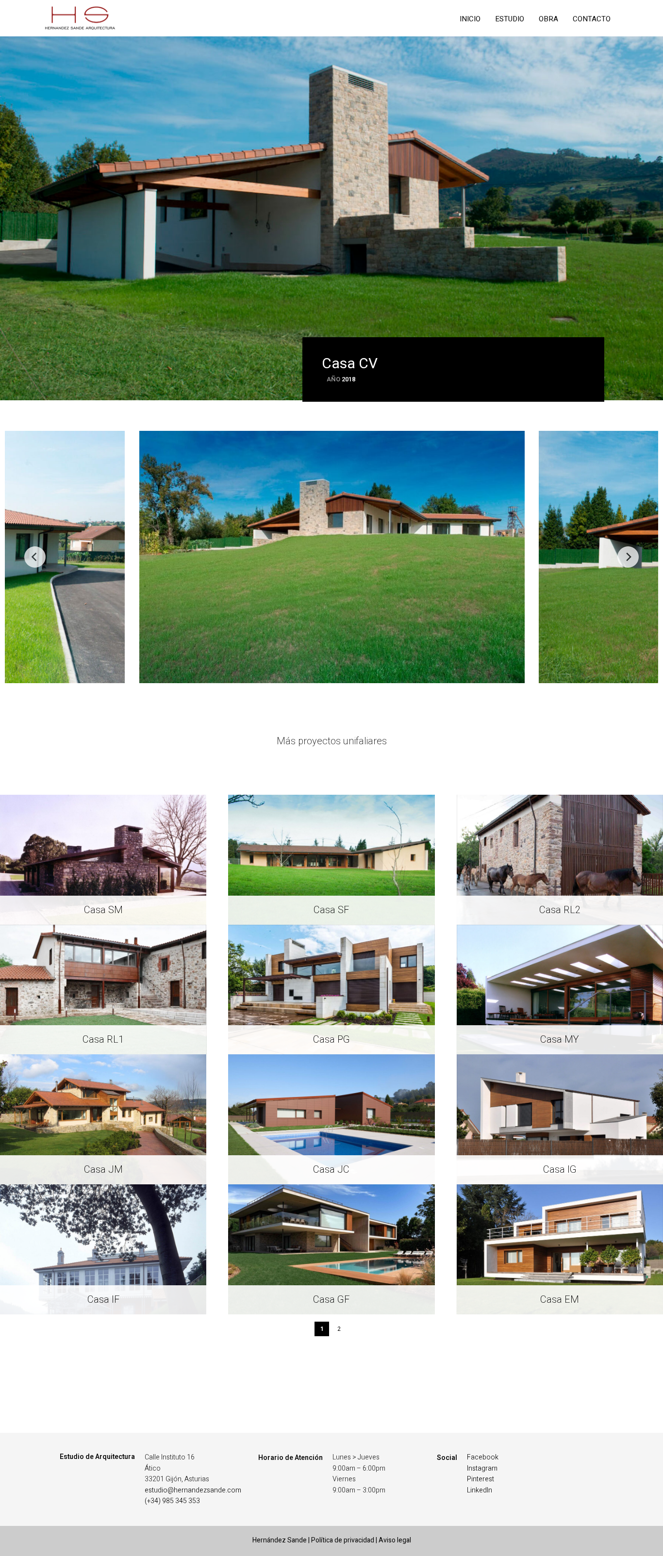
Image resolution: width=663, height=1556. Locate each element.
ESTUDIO (509, 19)
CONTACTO (592, 19)
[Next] (628, 557)
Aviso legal (395, 1540)
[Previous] (35, 557)
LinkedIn (479, 1490)
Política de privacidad (342, 1540)
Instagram (482, 1468)
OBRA (548, 19)
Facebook (482, 1457)
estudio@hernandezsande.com (193, 1490)
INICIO (470, 19)
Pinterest (480, 1479)
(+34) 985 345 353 (172, 1501)
